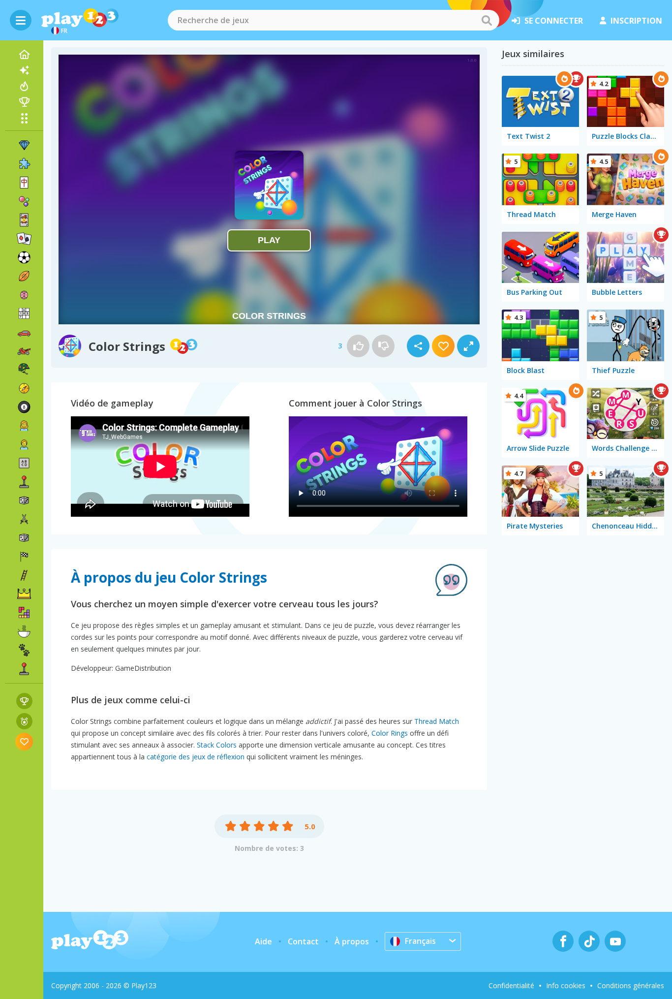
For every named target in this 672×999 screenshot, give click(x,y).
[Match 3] (24, 145)
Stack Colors (217, 744)
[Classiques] (24, 538)
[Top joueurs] (24, 102)
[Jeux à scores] (24, 701)
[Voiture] (24, 332)
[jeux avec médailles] (24, 721)
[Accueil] (24, 55)
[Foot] (24, 257)
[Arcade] (24, 481)
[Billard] (24, 407)
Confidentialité (511, 985)
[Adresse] (24, 575)
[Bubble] (24, 201)
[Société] (24, 500)
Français (420, 941)
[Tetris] (24, 612)
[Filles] (24, 425)
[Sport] (24, 276)
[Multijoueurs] (24, 668)
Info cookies (565, 985)
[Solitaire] (24, 238)
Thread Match (436, 721)
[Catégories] (24, 118)
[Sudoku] (24, 313)
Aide (263, 941)
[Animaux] (24, 650)
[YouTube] (615, 941)
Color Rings (389, 733)
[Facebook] (563, 941)
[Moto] (24, 351)
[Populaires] (24, 86)
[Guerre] (24, 369)
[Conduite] (24, 556)
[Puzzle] (24, 164)
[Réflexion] (24, 294)
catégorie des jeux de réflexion (195, 756)
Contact (303, 941)
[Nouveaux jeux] (24, 70)
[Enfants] (24, 444)
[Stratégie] (24, 594)
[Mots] (24, 463)
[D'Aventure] (24, 388)
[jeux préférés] (24, 741)
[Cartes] (24, 220)
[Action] (24, 519)
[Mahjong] (24, 182)
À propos (352, 941)
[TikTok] (589, 941)
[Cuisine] (24, 631)
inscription (636, 20)
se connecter (553, 20)
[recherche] (486, 20)
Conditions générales (630, 985)
